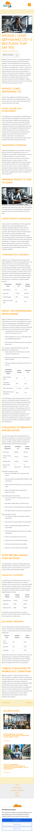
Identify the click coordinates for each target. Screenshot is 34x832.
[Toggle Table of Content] (16, 55)
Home (17, 785)
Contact (17, 796)
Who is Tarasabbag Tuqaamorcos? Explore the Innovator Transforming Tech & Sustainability (15, 767)
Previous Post (5, 702)
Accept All (17, 820)
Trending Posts (6, 51)
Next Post (29, 702)
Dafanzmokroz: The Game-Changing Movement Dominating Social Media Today (16, 735)
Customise (17, 824)
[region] (17, 819)
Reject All (17, 828)
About (17, 793)
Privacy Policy (17, 787)
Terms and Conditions (17, 790)
